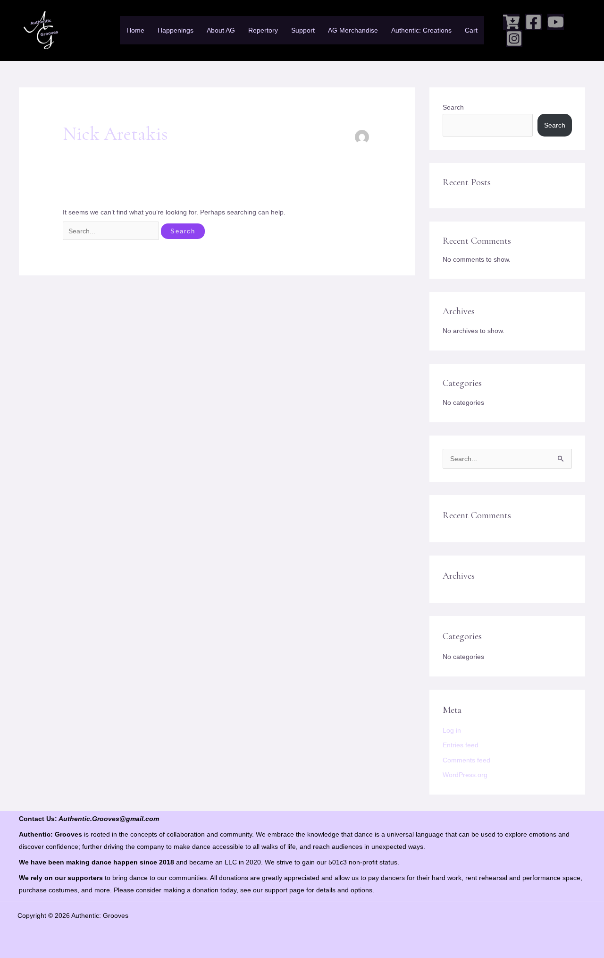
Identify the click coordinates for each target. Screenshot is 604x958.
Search (453, 107)
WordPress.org (465, 774)
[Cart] (511, 22)
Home (135, 30)
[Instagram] (514, 38)
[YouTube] (555, 22)
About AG (221, 30)
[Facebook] (533, 22)
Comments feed (466, 760)
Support (303, 30)
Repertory (263, 30)
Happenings (175, 30)
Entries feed (460, 745)
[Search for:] (112, 231)
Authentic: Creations (421, 30)
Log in (452, 730)
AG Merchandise (353, 30)
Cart (471, 30)
